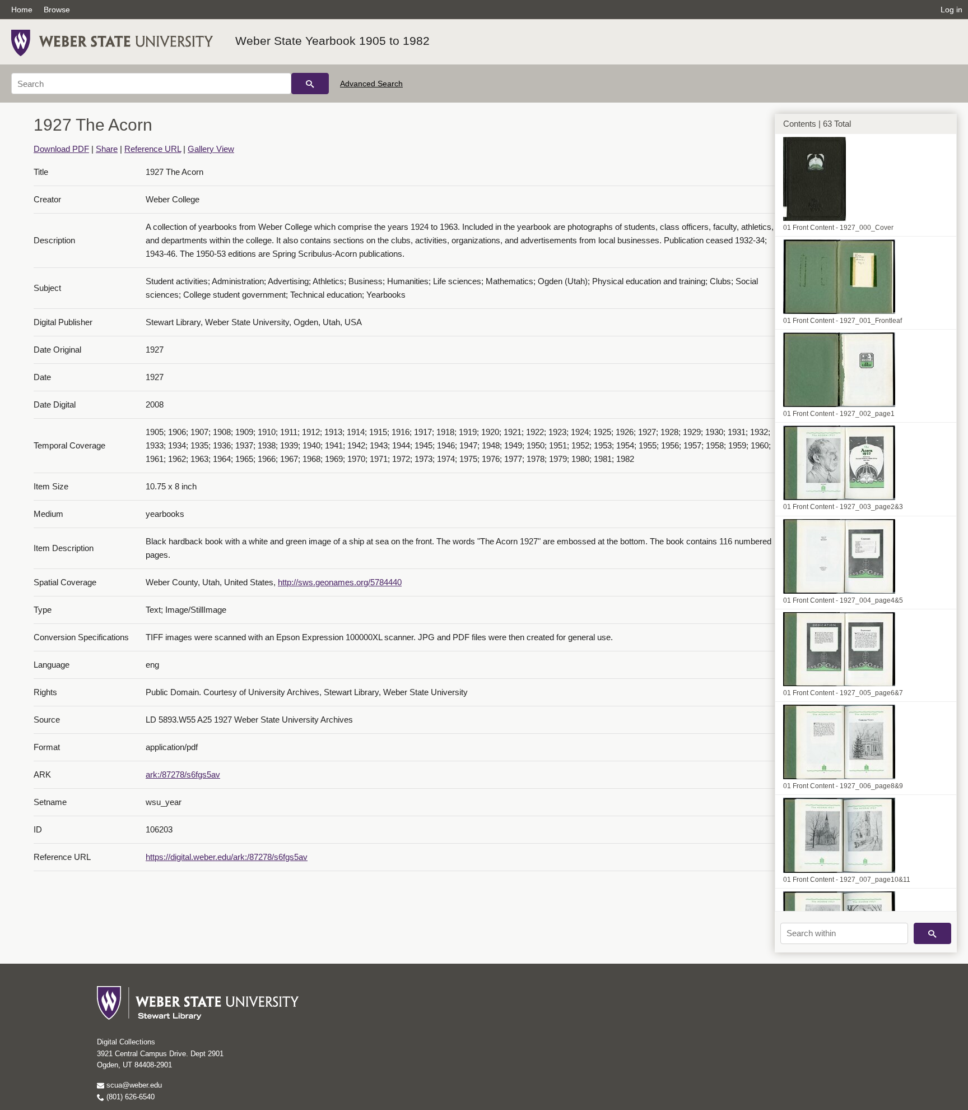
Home (21, 9)
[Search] (310, 83)
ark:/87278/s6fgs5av (183, 774)
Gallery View (211, 149)
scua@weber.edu (133, 1085)
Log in (951, 9)
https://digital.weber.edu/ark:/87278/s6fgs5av (227, 857)
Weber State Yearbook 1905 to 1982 (332, 40)
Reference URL (152, 149)
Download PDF (61, 149)
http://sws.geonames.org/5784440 (340, 582)
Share (107, 149)
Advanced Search (371, 83)
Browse (57, 9)
